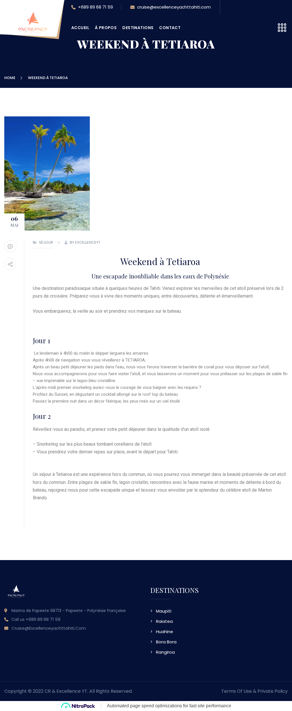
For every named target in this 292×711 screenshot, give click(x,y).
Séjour (46, 242)
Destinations (137, 28)
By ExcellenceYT (85, 242)
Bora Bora (166, 642)
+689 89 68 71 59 (95, 7)
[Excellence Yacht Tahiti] (32, 31)
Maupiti (163, 611)
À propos (106, 28)
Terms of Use (236, 691)
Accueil (80, 28)
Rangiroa (165, 652)
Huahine (164, 632)
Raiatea (164, 621)
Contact (170, 28)
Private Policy (272, 691)
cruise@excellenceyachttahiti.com (173, 7)
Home (10, 77)
